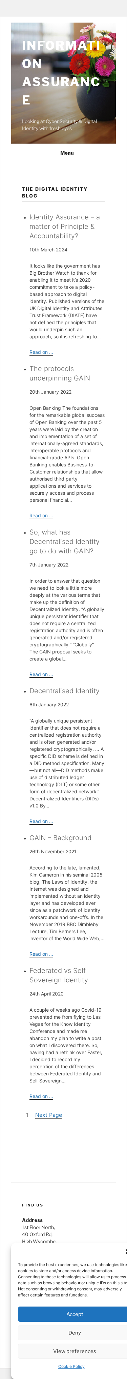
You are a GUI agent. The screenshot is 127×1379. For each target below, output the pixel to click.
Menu (67, 153)
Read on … (41, 352)
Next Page (48, 1114)
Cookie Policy (71, 1366)
